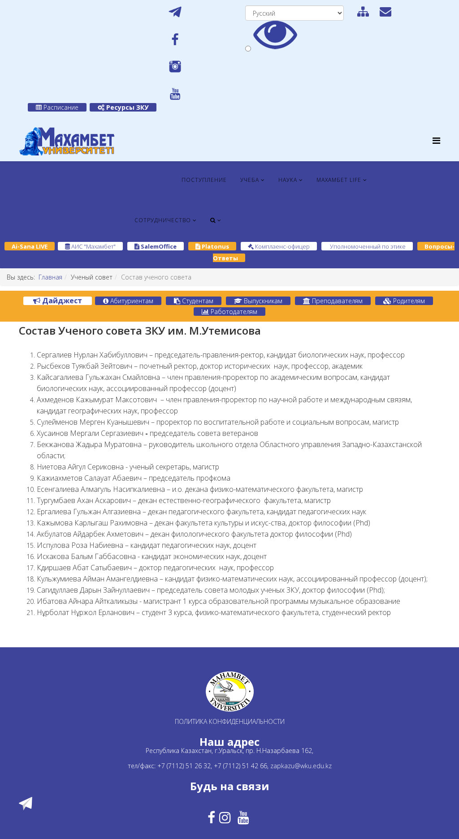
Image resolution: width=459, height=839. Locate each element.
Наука (287, 180)
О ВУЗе (151, 180)
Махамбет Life (338, 180)
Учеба (249, 180)
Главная (50, 277)
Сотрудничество (162, 220)
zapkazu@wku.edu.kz (301, 766)
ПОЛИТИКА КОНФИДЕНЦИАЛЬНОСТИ (230, 721)
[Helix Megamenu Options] (436, 140)
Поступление (204, 180)
